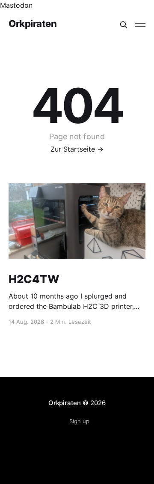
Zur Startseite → (77, 149)
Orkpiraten (33, 23)
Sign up (79, 421)
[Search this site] (123, 25)
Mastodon (16, 5)
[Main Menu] (140, 24)
